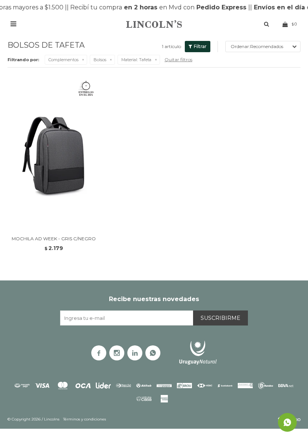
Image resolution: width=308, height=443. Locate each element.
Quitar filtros (178, 59)
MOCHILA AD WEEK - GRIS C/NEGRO (54, 238)
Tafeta (136, 59)
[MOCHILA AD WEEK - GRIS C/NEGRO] (54, 152)
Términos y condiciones (84, 419)
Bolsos (100, 59)
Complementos (63, 59)
